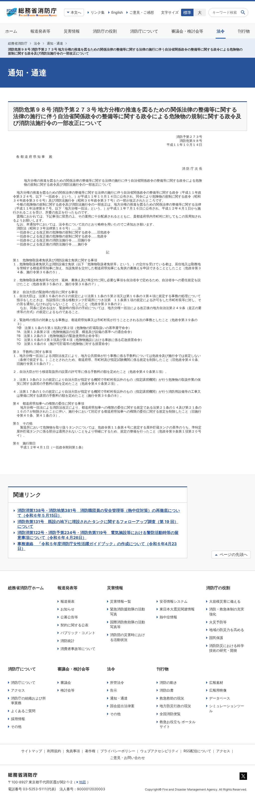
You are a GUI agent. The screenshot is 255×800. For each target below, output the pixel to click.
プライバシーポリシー (117, 751)
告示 (113, 690)
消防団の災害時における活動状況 (127, 637)
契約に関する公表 (74, 625)
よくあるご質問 (23, 711)
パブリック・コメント (78, 633)
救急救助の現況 (172, 698)
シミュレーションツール (226, 708)
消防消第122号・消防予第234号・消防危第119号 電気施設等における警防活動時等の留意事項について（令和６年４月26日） (98, 535)
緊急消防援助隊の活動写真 (127, 611)
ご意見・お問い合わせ (127, 757)
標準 (187, 12)
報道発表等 (40, 31)
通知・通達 (55, 43)
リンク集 (98, 12)
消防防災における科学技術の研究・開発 (226, 648)
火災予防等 (218, 622)
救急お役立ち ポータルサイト (177, 724)
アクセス (18, 690)
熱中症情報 (168, 617)
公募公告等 (69, 617)
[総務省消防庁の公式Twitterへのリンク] (243, 779)
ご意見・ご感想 (141, 12)
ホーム (11, 31)
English (117, 12)
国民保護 (216, 638)
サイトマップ (31, 751)
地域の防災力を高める (226, 630)
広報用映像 (218, 690)
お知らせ (67, 609)
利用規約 (54, 751)
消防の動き (168, 682)
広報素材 (216, 682)
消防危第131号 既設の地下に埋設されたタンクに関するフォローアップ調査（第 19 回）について (97, 524)
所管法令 (117, 682)
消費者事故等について (78, 648)
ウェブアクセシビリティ (159, 751)
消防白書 (167, 690)
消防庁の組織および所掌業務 (28, 700)
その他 (16, 726)
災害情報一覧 (120, 601)
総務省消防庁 (17, 43)
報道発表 (67, 601)
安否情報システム (174, 601)
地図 (82, 782)
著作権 (90, 751)
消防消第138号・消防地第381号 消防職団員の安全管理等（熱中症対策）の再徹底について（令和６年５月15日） (98, 513)
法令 (221, 31)
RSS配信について (197, 751)
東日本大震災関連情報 (177, 609)
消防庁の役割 (105, 31)
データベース (219, 698)
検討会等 (67, 690)
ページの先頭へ (233, 554)
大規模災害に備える (225, 601)
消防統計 (67, 641)
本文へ (76, 12)
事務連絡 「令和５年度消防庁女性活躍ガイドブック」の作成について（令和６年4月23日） (97, 546)
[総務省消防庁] (32, 15)
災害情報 (72, 31)
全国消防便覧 (170, 714)
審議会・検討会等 (187, 31)
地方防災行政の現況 (175, 706)
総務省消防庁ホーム (26, 587)
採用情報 (18, 719)
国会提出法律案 (122, 706)
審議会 (66, 682)
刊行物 (244, 31)
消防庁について (144, 31)
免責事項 (73, 751)
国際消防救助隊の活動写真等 (127, 624)
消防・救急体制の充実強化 (226, 611)
